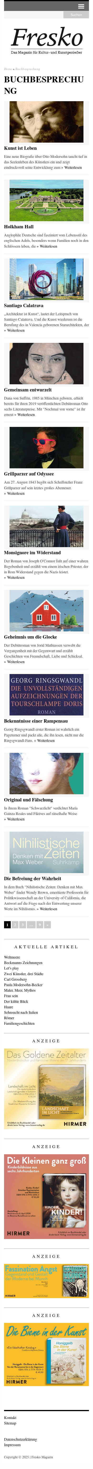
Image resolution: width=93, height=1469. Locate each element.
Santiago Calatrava (23, 305)
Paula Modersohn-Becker (23, 984)
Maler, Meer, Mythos (20, 990)
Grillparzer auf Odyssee (29, 473)
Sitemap (10, 1422)
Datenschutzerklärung (20, 1439)
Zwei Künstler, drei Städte (23, 973)
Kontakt (10, 1417)
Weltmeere (12, 956)
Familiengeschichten (19, 1023)
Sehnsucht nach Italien (21, 1012)
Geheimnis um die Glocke (30, 636)
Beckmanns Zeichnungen (23, 962)
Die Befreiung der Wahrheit (32, 878)
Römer (9, 1017)
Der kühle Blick (16, 1001)
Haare (8, 1006)
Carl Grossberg (15, 979)
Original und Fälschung (28, 799)
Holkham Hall (19, 226)
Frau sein (11, 995)
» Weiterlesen (71, 167)
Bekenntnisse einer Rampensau (36, 720)
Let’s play (11, 967)
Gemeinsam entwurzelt (28, 389)
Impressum (12, 1444)
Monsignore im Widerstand (32, 552)
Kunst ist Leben (20, 148)
